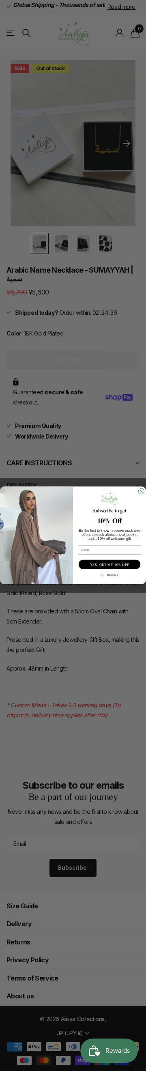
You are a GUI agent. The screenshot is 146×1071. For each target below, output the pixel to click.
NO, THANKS (109, 574)
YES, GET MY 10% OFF (109, 564)
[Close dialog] (141, 491)
